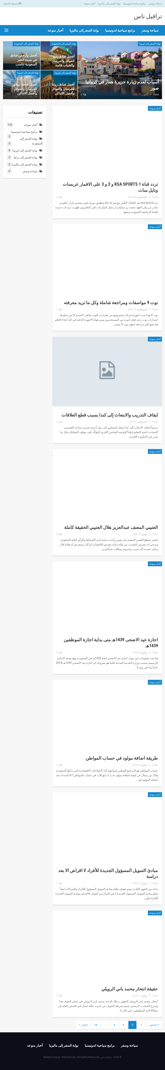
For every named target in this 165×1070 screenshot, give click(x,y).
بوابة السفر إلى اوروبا (150, 43)
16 (95, 1025)
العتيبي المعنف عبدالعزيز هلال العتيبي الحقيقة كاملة (111, 527)
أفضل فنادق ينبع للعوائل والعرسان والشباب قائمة (63, 60)
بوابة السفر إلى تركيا (25, 157)
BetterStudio (69, 1057)
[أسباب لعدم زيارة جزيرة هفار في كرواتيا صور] (119, 70)
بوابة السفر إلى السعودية (64, 43)
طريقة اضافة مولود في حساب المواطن (122, 758)
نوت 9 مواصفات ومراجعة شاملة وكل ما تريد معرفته (111, 302)
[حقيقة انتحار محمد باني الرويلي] (107, 945)
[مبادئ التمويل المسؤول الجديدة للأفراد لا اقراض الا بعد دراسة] (107, 827)
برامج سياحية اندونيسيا (134, 3)
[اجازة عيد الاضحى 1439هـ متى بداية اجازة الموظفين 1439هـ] (107, 596)
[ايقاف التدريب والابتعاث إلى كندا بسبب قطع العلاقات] (107, 371)
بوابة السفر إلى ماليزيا (109, 3)
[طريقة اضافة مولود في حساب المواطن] (107, 715)
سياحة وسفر (155, 3)
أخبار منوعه (89, 3)
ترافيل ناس (148, 16)
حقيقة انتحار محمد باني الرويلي (129, 988)
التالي (84, 1025)
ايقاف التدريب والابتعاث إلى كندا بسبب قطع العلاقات (110, 414)
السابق (153, 1025)
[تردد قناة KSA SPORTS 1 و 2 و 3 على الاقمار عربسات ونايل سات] (107, 141)
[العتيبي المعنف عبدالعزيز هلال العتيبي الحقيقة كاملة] (107, 484)
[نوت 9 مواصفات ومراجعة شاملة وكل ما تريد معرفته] (107, 259)
